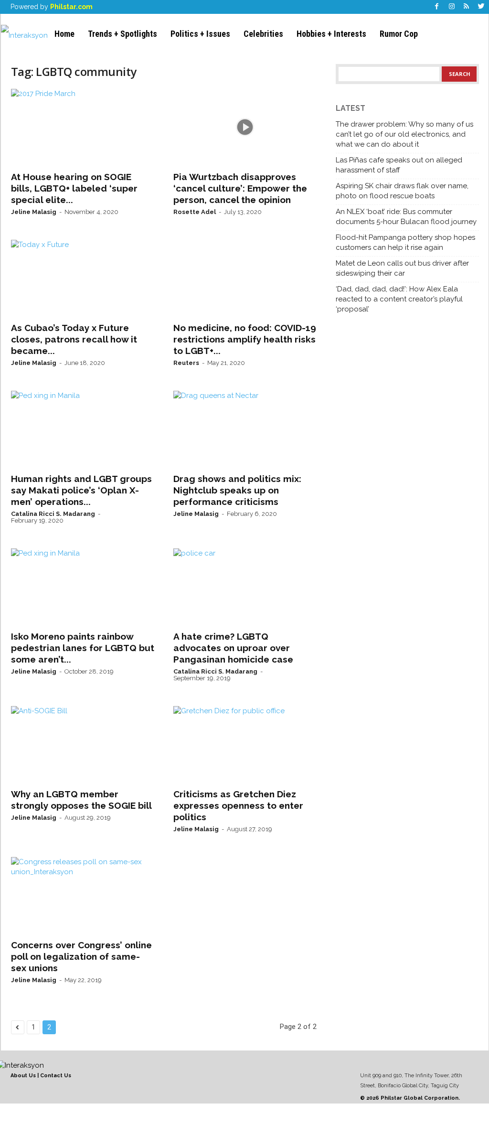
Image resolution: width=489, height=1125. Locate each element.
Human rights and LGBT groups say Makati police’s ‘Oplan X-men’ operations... (81, 490)
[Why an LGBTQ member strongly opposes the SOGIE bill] (82, 744)
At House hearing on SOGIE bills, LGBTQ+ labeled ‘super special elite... (74, 188)
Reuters (186, 362)
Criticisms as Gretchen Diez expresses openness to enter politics (238, 805)
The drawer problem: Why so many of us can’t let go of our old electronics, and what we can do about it (404, 134)
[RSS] (466, 7)
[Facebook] (437, 7)
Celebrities (263, 34)
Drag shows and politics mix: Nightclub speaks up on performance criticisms (237, 490)
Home (64, 34)
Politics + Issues (200, 34)
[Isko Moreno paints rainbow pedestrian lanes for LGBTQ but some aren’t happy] (82, 586)
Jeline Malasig (33, 211)
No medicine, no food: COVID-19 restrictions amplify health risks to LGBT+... (244, 339)
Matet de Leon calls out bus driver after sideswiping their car (402, 268)
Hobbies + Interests (331, 34)
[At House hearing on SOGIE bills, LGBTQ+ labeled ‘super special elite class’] (82, 127)
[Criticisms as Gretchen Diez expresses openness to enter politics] (245, 744)
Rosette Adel (194, 211)
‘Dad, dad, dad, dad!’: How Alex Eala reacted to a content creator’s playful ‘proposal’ (399, 299)
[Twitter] (481, 7)
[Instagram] (451, 7)
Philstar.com (71, 7)
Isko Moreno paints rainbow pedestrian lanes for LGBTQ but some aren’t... (82, 647)
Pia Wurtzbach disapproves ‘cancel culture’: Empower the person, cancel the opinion (240, 188)
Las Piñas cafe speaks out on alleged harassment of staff (399, 165)
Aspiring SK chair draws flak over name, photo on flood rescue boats (402, 191)
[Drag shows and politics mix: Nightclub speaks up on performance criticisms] (245, 429)
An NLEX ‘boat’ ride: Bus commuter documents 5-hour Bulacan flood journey (406, 216)
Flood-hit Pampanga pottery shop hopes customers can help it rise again (405, 242)
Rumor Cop (399, 34)
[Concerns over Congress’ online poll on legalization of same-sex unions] (82, 895)
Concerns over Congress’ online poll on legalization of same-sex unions (81, 956)
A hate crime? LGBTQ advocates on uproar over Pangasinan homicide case (233, 647)
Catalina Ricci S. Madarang (53, 513)
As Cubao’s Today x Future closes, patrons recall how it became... (74, 339)
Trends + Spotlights (122, 34)
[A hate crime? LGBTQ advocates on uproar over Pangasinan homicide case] (245, 586)
